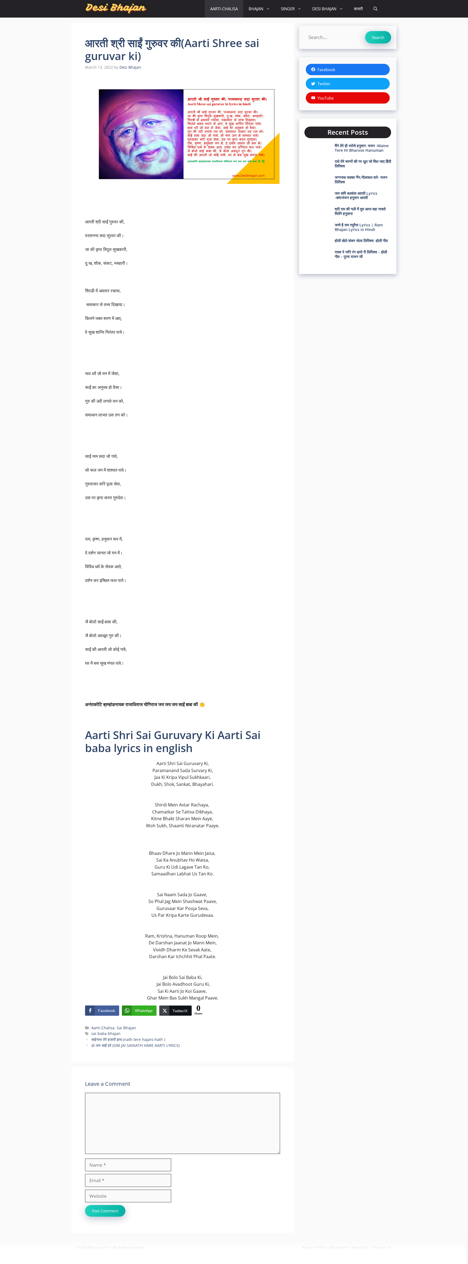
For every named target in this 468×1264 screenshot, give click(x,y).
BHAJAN (256, 8)
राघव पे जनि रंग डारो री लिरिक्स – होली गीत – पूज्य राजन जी (361, 254)
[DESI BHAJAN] (116, 9)
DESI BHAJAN (324, 8)
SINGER (288, 8)
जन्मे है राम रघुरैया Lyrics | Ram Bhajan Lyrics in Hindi (359, 227)
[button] (375, 9)
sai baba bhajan (106, 1033)
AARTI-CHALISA (224, 8)
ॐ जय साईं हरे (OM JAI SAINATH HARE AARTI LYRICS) (135, 1045)
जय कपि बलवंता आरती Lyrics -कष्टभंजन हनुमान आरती (356, 195)
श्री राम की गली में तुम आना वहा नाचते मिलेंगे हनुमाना (360, 211)
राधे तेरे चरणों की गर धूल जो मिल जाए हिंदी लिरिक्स (363, 163)
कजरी (358, 8)
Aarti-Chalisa (103, 1027)
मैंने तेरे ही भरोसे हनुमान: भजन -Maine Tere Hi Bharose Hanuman (362, 148)
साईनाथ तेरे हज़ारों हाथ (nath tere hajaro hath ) (128, 1039)
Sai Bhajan (126, 1027)
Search (378, 37)
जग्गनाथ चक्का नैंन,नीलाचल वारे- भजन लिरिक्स (361, 179)
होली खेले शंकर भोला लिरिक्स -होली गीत (361, 240)
